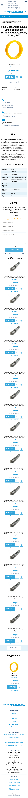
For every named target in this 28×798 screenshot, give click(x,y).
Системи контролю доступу (14, 740)
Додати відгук (13, 82)
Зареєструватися (7, 253)
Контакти (14, 727)
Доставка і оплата (14, 724)
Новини (14, 716)
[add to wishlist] (17, 77)
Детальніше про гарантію (8, 116)
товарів (15, 647)
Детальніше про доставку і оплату (10, 125)
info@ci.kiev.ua (15, 789)
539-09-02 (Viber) (14, 8)
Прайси (14, 721)
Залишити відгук (15, 285)
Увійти (23, 253)
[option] (14, 50)
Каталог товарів (6, 16)
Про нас (14, 713)
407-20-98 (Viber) (13, 6)
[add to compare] (21, 77)
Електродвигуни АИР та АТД (14, 745)
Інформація (14, 718)
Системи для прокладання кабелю (14, 734)
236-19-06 (12, 3)
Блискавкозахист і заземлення (14, 742)
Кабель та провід (14, 737)
